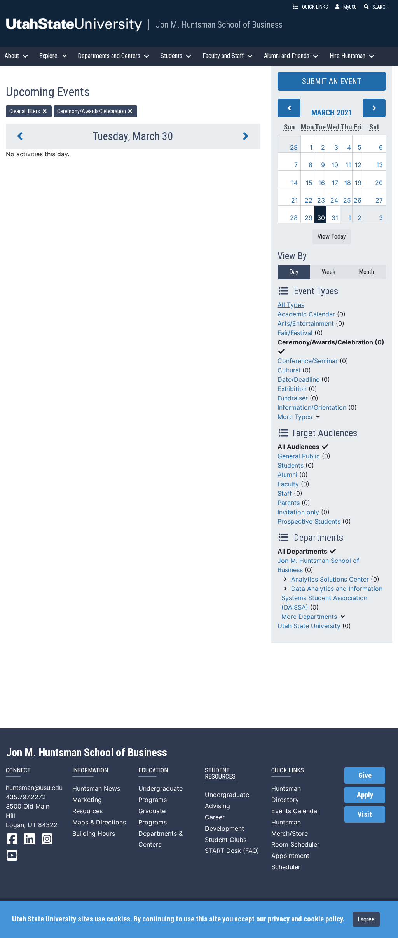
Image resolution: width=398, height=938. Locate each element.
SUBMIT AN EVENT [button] (331, 81)
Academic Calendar (306, 314)
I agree (366, 919)
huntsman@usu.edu (34, 787)
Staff (285, 493)
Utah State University (309, 626)
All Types (291, 305)
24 (334, 200)
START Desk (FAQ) (232, 850)
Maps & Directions (99, 822)
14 (294, 183)
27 (379, 200)
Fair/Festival (295, 333)
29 (308, 218)
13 (379, 165)
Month (366, 272)
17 (335, 183)
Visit (365, 814)
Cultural (289, 370)
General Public (299, 456)
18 (347, 183)
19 (358, 183)
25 (347, 200)
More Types (295, 417)
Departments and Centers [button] (109, 55)
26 (357, 200)
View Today (332, 236)
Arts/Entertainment (306, 323)
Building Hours (93, 833)
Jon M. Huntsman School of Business (219, 24)
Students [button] (171, 55)
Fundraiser (293, 398)
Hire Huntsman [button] (347, 55)
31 (335, 218)
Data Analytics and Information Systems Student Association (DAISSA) (331, 598)
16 (321, 183)
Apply (365, 795)
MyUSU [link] (350, 7)
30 (321, 218)
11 (348, 165)
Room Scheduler (295, 844)
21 (294, 200)
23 (321, 200)
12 (358, 165)
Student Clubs (225, 840)
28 (294, 147)
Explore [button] (48, 55)
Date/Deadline (298, 379)
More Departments (309, 616)
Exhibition (292, 389)
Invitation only (298, 512)
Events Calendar (295, 811)
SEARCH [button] (380, 7)
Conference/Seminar (308, 361)
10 (335, 165)
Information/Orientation (312, 407)
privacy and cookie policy (305, 919)
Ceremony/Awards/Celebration (92, 111)
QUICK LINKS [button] (315, 7)
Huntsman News (96, 788)
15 (309, 183)
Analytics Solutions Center (330, 579)
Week (328, 272)
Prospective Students (309, 521)
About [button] (12, 55)
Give (365, 775)
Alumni (287, 475)
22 (308, 200)
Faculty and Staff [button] (223, 55)
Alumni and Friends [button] (286, 55)
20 (379, 183)
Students (291, 465)
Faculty (288, 484)
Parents (289, 503)
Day (293, 272)
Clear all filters (25, 111)
